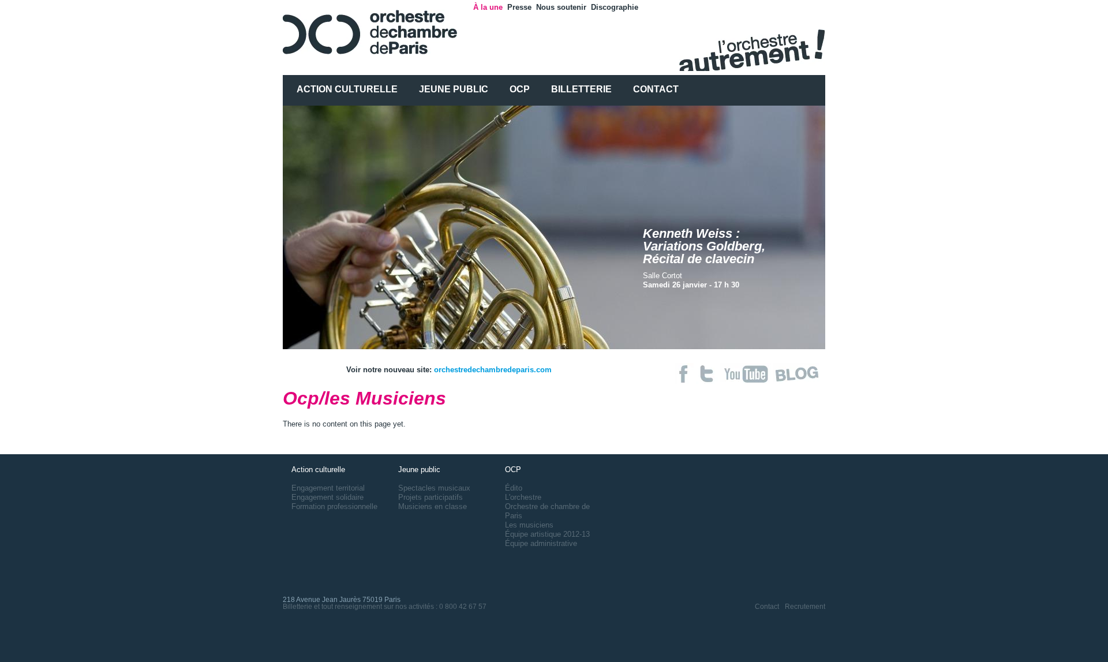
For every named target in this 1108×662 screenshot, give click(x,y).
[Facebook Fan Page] (685, 381)
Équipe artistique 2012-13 (547, 534)
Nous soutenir (561, 7)
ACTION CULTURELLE (347, 89)
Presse (519, 7)
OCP (520, 89)
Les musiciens (529, 525)
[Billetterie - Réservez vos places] (708, 381)
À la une (488, 7)
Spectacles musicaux (434, 488)
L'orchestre (523, 497)
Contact (767, 607)
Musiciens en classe (432, 506)
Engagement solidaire (327, 497)
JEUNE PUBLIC (453, 89)
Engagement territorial (328, 488)
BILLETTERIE (581, 89)
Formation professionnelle (334, 506)
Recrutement (805, 607)
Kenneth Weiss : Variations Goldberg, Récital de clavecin (704, 246)
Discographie (614, 7)
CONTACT (656, 89)
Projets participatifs (430, 497)
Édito (513, 488)
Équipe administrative (541, 543)
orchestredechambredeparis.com (493, 369)
